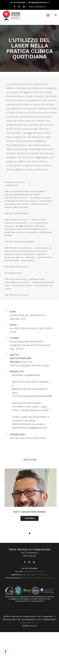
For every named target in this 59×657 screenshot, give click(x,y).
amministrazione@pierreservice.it (38, 578)
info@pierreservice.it (38, 3)
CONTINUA (29, 518)
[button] (29, 533)
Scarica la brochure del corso (28, 437)
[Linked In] (23, 6)
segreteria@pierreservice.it (35, 575)
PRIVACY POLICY (29, 626)
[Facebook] (14, 6)
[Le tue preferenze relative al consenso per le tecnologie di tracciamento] (5, 651)
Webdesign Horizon (29, 623)
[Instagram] (19, 6)
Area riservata (37, 7)
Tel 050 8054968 (17, 3)
